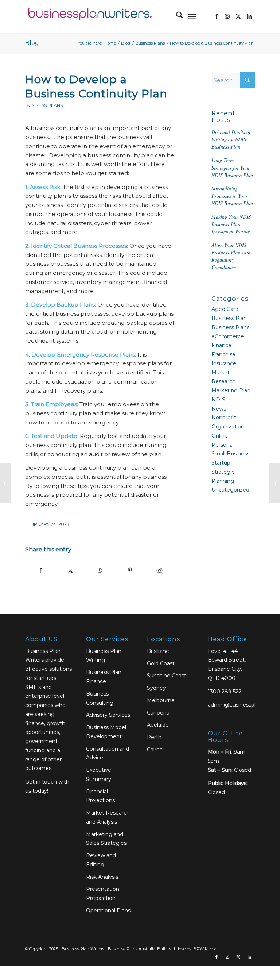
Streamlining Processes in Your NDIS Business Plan (232, 196)
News (218, 408)
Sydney (156, 688)
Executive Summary (98, 774)
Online (219, 435)
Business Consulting (99, 698)
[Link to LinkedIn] (249, 16)
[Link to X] (238, 16)
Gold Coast (161, 663)
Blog (32, 42)
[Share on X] (70, 571)
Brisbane (158, 651)
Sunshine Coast (166, 675)
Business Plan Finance (103, 677)
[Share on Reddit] (159, 571)
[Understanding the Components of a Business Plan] (274, 483)
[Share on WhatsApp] (100, 571)
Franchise (223, 354)
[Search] (176, 16)
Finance (221, 345)
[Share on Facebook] (40, 571)
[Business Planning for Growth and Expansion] (5, 483)
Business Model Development (106, 732)
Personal (222, 445)
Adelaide (158, 724)
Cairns (154, 749)
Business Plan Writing (103, 655)
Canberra (158, 712)
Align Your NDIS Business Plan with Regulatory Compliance (230, 256)
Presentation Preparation (102, 893)
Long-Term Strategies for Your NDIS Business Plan (232, 167)
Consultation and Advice (107, 753)
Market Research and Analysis (108, 817)
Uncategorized (230, 489)
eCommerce (227, 336)
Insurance (223, 363)
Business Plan (229, 318)
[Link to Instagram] (227, 16)
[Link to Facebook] (216, 16)
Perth (154, 737)
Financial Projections (100, 796)
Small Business (230, 453)
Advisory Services (108, 715)
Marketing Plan (230, 390)
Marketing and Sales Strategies (106, 839)
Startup (220, 462)
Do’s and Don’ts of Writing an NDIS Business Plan (230, 139)
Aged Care (224, 309)
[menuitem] (176, 16)
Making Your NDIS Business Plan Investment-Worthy (231, 224)
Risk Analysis (102, 877)
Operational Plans (108, 910)
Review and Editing (101, 860)
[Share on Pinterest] (130, 571)
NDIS (218, 399)
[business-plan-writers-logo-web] (89, 16)
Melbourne (161, 700)
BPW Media (205, 948)
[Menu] (192, 16)
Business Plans (44, 105)
